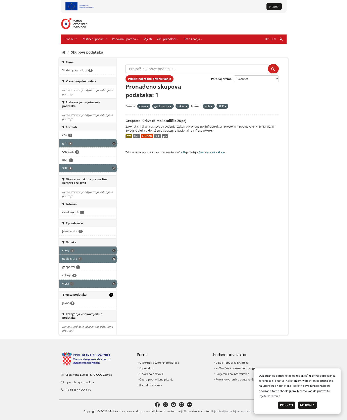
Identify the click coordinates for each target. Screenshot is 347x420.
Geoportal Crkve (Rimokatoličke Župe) (156, 121)
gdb (165, 136)
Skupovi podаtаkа (87, 52)
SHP (157, 136)
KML (136, 136)
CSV (129, 136)
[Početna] (63, 52)
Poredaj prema (221, 79)
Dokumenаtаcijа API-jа (211, 152)
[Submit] (273, 68)
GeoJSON (147, 136)
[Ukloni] (147, 106)
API (183, 152)
